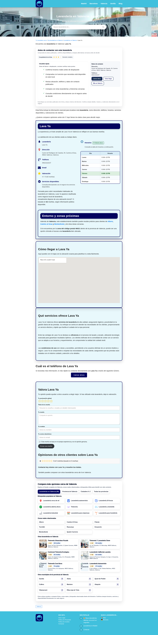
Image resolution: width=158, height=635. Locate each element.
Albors (110, 221)
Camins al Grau (46, 224)
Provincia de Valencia (69, 491)
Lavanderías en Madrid (90, 625)
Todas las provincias (101, 491)
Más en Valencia (97, 83)
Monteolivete (59, 224)
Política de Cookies (63, 621)
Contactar (61, 623)
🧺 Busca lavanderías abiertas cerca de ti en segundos (90, 620)
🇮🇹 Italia (103, 617)
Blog (120, 3)
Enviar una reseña (46, 446)
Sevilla (113, 3)
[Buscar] (103, 26)
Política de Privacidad (64, 619)
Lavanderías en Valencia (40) (49, 491)
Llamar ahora (97, 78)
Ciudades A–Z (86, 491)
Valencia (104, 3)
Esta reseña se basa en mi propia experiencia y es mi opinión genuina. (64, 441)
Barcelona (94, 3)
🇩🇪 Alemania (104, 619)
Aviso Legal (61, 617)
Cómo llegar (108, 78)
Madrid (83, 3)
